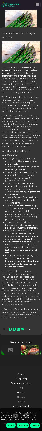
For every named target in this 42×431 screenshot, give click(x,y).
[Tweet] (14, 329)
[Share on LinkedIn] (18, 329)
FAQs (21, 388)
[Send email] (22, 329)
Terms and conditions (21, 383)
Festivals (21, 392)
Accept (10, 425)
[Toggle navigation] (37, 4)
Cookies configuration (21, 406)
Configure (23, 425)
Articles (21, 374)
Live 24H (21, 402)
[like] (4, 329)
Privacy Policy (21, 378)
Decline (35, 425)
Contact (21, 397)
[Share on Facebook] (10, 329)
